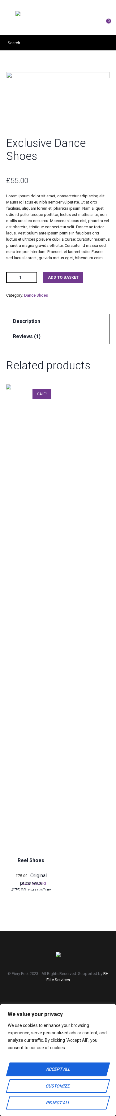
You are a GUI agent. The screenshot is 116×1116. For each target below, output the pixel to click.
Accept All (58, 1069)
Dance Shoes (36, 295)
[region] (58, 1060)
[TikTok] (76, 997)
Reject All (58, 1102)
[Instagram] (60, 997)
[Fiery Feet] (58, 23)
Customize (58, 1086)
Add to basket (63, 277)
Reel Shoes (31, 860)
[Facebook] (43, 997)
